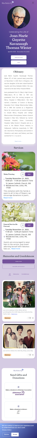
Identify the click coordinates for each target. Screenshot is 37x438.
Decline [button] (6, 434)
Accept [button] (15, 434)
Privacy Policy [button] (6, 429)
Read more (8, 198)
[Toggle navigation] (33, 2)
